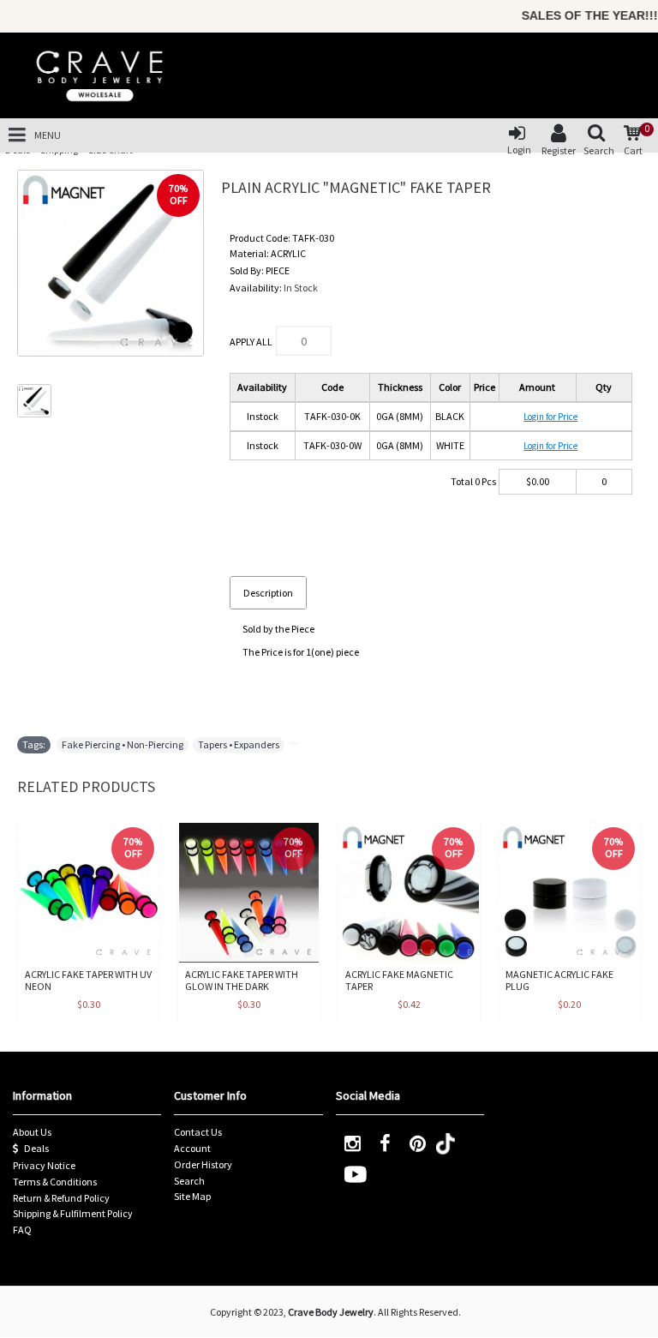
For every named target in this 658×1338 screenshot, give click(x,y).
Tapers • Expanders (238, 744)
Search (189, 1180)
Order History (203, 1164)
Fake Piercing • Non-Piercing (122, 744)
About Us (32, 1131)
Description (268, 592)
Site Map (192, 1196)
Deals (36, 1148)
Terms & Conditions (55, 1181)
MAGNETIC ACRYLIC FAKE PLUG (559, 980)
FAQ (22, 1229)
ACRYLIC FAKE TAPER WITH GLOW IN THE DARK (241, 980)
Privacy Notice (44, 1165)
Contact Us (198, 1131)
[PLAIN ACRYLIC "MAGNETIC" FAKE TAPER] (110, 263)
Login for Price (550, 417)
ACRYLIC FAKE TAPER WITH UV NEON (88, 980)
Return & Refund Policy (61, 1197)
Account (192, 1148)
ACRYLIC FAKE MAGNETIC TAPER (399, 980)
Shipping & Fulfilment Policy (73, 1213)
